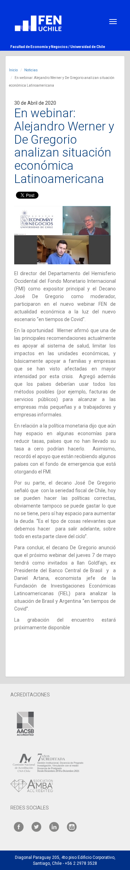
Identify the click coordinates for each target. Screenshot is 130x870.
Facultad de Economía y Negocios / (40, 47)
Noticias (31, 70)
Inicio (13, 70)
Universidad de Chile (87, 47)
